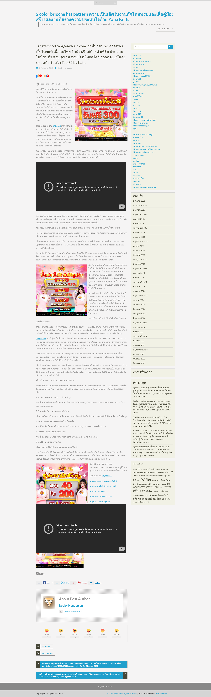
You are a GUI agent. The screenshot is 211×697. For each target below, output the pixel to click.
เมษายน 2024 (139, 327)
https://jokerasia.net (141, 123)
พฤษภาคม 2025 (140, 268)
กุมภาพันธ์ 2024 (140, 336)
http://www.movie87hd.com (145, 146)
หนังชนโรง (138, 137)
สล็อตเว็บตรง (138, 64)
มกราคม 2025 (139, 286)
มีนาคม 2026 (138, 223)
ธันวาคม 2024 (139, 291)
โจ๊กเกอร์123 (144, 502)
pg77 (169, 476)
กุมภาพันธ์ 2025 (140, 282)
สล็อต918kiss (137, 495)
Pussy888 (165, 480)
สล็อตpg (145, 495)
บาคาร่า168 (151, 487)
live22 (135, 169)
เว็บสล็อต (168, 499)
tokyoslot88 (138, 117)
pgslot (135, 128)
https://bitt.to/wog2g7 (99, 491)
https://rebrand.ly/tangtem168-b (103, 481)
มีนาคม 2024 (138, 331)
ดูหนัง (135, 172)
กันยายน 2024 (139, 304)
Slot (134, 484)
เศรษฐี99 (135, 502)
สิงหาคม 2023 (139, 363)
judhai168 (145, 475)
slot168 (139, 484)
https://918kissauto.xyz (143, 134)
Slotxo (144, 484)
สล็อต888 (137, 79)
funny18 (136, 102)
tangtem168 (41, 338)
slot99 (135, 82)
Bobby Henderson (65, 68)
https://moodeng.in (141, 125)
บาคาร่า (136, 87)
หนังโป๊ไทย (137, 96)
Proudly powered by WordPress (122, 693)
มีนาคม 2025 (138, 277)
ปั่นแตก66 (160, 487)
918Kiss (152, 469)
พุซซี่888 (167, 487)
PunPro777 (156, 480)
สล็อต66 (136, 67)
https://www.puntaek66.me (144, 187)
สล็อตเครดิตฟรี (141, 498)
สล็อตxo (153, 495)
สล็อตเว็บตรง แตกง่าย (142, 61)
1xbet (135, 99)
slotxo (135, 90)
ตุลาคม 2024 (138, 300)
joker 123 (137, 143)
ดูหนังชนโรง (138, 178)
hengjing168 (152, 472)
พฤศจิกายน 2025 (140, 241)
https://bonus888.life (142, 76)
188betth (146, 469)
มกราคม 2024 (139, 340)
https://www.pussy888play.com (146, 149)
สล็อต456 (137, 184)
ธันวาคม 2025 (139, 237)
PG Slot (136, 480)
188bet (139, 469)
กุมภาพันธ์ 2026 (140, 228)
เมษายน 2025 (139, 273)
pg (166, 475)
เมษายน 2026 (139, 219)
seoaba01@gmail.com (73, 611)
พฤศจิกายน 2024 (140, 295)
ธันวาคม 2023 (139, 345)
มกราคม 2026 (139, 232)
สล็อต (137, 491)
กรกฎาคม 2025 (140, 259)
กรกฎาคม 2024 (140, 313)
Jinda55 (160, 472)
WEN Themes (161, 693)
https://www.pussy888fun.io (145, 85)
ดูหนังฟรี (136, 175)
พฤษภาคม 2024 (140, 322)
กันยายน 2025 (139, 250)
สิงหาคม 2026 (139, 201)
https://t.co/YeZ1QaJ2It (100, 501)
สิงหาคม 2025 (139, 255)
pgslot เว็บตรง (139, 164)
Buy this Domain (165, 29)
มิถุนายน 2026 (139, 210)
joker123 (137, 55)
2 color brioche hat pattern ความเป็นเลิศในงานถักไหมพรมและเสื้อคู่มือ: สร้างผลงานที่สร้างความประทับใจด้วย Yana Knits (104, 16)
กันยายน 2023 (139, 359)
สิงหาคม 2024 (139, 309)
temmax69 (165, 484)
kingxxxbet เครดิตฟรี (154, 475)
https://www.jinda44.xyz (143, 70)
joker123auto (137, 476)
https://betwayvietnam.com (144, 120)
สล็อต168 (57, 126)
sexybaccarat (138, 155)
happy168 (142, 472)
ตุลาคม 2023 (138, 354)
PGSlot (146, 480)
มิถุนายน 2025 (139, 264)
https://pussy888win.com (143, 152)
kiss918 (136, 105)
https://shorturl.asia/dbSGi (101, 496)
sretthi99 (149, 484)
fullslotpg (137, 166)
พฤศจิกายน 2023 (140, 349)
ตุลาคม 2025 (138, 246)
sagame (136, 140)
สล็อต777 (137, 114)
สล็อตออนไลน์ (162, 495)
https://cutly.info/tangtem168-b (103, 486)
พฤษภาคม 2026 (140, 214)
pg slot (136, 108)
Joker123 (168, 472)
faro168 (136, 181)
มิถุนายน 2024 (139, 318)
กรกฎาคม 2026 (140, 205)
